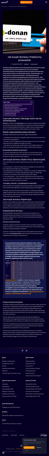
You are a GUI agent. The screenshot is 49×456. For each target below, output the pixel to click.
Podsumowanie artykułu (10, 115)
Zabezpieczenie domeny (10, 113)
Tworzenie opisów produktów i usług (11, 373)
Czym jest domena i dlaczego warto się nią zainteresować (18, 104)
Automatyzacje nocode (8, 363)
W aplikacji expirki (11, 280)
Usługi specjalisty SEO (7, 389)
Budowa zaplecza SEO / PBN (33, 396)
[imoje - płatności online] (44, 435)
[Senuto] (22, 435)
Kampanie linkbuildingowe (8, 368)
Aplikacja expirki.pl (30, 361)
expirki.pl (26, 64)
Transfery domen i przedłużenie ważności (14, 110)
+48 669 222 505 (19, 448)
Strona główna (4, 6)
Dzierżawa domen (30, 373)
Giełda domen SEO (30, 363)
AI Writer (4, 366)
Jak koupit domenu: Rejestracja (12, 111)
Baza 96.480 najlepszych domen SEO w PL (12, 415)
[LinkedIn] (26, 350)
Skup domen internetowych (32, 391)
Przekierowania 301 (30, 370)
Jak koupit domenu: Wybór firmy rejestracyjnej (16, 108)
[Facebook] (22, 350)
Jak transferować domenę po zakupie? (11, 423)
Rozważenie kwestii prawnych (12, 107)
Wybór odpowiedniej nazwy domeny (13, 105)
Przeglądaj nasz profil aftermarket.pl (11, 407)
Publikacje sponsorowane (8, 393)
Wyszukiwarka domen (31, 384)
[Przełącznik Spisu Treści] (30, 102)
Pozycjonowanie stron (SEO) (9, 396)
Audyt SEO (4, 370)
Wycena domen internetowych (33, 375)
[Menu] (46, 2)
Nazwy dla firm (29, 366)
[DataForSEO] (14, 435)
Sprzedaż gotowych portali (32, 386)
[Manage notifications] (3, 453)
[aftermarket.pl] (5, 435)
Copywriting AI (5, 386)
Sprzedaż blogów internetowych (34, 389)
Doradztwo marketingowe (8, 361)
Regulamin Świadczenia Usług (20, 451)
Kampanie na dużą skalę (8, 391)
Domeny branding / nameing (33, 368)
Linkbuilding (5, 384)
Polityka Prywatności (8, 451)
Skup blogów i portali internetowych (35, 393)
